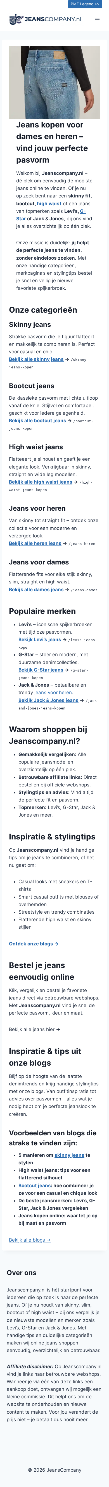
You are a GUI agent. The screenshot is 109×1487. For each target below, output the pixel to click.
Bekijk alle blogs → (30, 1240)
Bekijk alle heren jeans (35, 543)
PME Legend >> (85, 4)
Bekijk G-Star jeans (40, 670)
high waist (49, 203)
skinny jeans (69, 1155)
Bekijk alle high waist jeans (40, 482)
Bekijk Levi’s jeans (39, 639)
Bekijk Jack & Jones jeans (48, 700)
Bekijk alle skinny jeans (36, 359)
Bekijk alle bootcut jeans (37, 420)
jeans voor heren (53, 692)
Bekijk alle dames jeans (36, 589)
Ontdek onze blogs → (34, 944)
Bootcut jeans (34, 1185)
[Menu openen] (97, 19)
